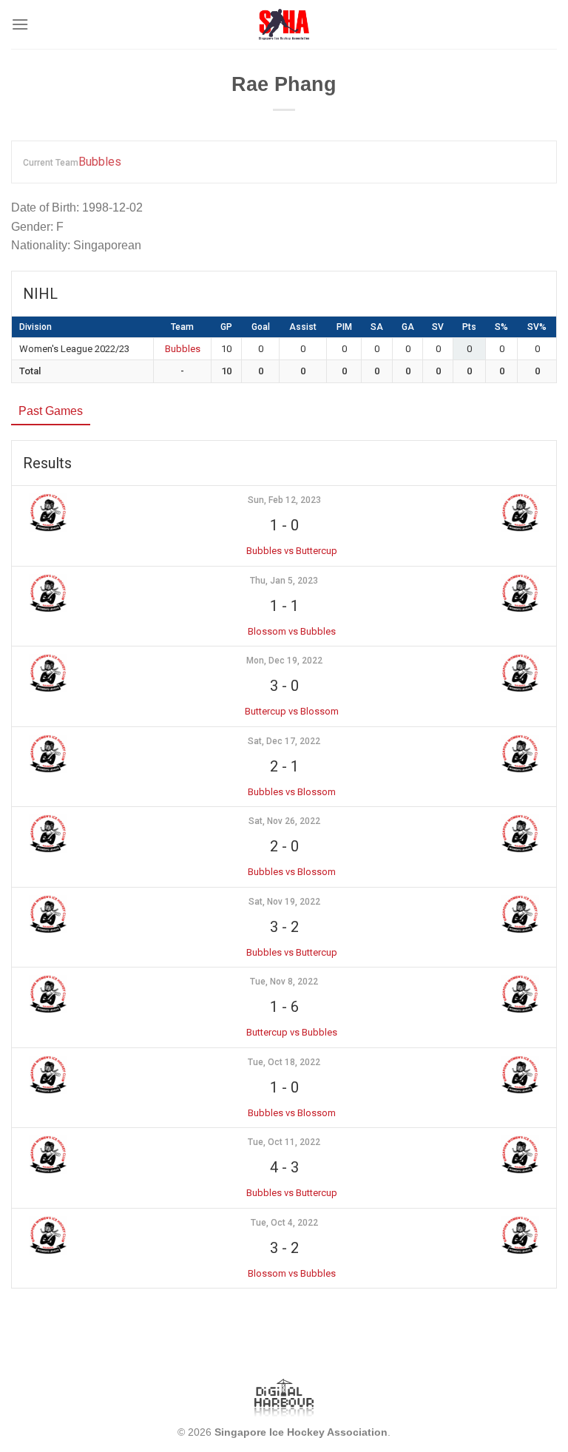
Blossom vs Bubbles (292, 631)
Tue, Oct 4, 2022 (284, 1223)
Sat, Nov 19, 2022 (284, 901)
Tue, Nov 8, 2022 (284, 981)
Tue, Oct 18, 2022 (284, 1062)
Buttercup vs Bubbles (291, 1032)
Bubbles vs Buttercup (291, 550)
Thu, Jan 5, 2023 (284, 580)
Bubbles (99, 162)
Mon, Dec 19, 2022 (284, 660)
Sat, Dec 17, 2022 (284, 741)
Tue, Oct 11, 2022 (284, 1142)
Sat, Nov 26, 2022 (284, 821)
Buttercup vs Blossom (292, 711)
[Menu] (20, 24)
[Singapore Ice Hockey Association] (284, 24)
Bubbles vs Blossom (292, 791)
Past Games (50, 411)
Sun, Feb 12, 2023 (284, 500)
